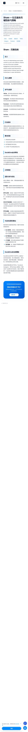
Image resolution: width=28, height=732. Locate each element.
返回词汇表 (5, 303)
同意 (12, 728)
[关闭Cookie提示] (21, 724)
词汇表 (5, 10)
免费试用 (13, 294)
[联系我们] (25, 723)
